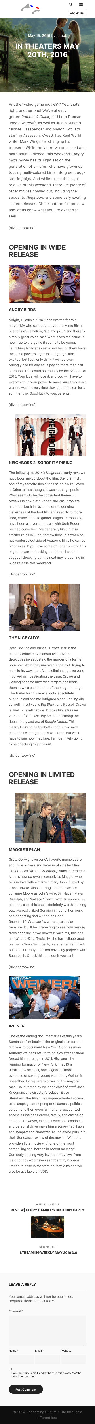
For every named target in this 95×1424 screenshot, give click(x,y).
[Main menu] (81, 4)
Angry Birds (22, 309)
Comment (16, 1311)
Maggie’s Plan (24, 849)
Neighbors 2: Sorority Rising (41, 462)
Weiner (17, 1026)
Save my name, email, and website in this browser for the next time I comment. (46, 1374)
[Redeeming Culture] (31, 9)
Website (66, 1350)
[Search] (71, 4)
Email (39, 1350)
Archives (77, 13)
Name (13, 1350)
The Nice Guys (24, 637)
